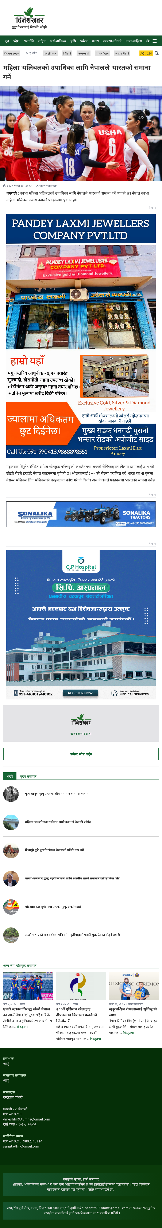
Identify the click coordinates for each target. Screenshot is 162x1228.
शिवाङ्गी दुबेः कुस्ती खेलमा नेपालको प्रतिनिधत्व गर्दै (54, 850)
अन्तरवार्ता (83, 54)
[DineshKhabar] (29, 15)
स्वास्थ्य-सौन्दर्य (112, 41)
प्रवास (95, 41)
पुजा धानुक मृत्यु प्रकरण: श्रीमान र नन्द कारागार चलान (56, 794)
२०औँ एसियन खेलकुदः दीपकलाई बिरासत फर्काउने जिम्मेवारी (76, 1015)
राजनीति (29, 41)
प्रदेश (16, 41)
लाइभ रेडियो (122, 54)
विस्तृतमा (22, 1027)
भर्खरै (10, 777)
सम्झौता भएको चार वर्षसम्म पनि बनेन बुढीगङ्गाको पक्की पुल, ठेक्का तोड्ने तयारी (72, 935)
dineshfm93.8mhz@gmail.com (105, 1208)
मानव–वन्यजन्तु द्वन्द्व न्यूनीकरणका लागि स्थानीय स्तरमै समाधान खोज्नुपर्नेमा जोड (72, 879)
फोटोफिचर (50, 54)
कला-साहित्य (134, 41)
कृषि (73, 41)
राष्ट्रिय (42, 41)
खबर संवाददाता (81, 734)
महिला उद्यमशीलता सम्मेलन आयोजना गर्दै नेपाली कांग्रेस (58, 822)
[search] (157, 53)
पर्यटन (84, 41)
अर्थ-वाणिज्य (58, 41)
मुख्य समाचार (28, 777)
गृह (7, 41)
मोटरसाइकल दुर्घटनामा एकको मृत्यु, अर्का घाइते (53, 907)
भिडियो (67, 54)
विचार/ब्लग (102, 54)
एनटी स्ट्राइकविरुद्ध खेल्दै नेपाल (26, 1009)
